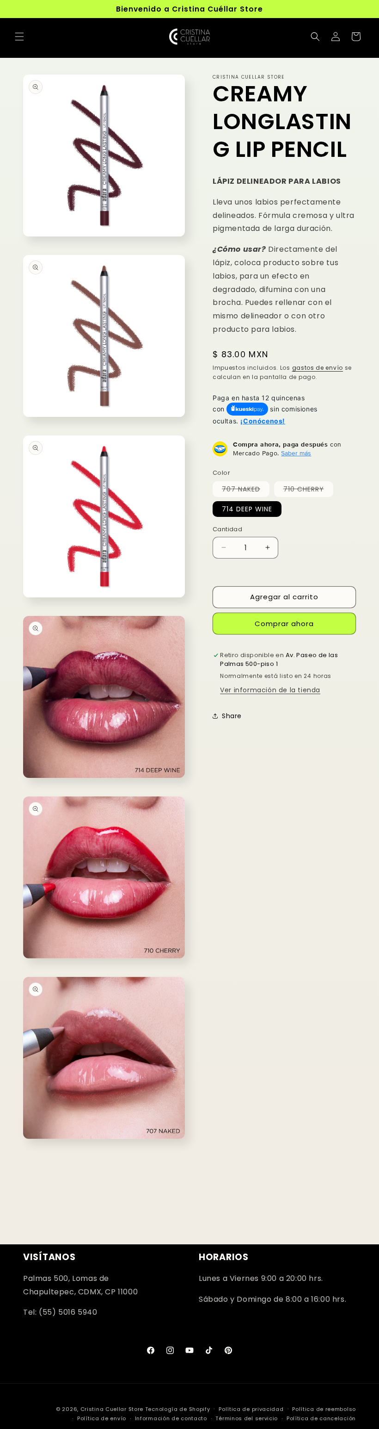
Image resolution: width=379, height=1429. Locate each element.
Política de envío (101, 1418)
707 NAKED (245, 490)
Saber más (296, 453)
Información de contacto (171, 1418)
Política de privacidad (251, 1409)
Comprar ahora (284, 623)
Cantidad (227, 529)
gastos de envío (317, 368)
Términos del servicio (246, 1418)
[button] (19, 36)
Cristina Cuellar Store (111, 1409)
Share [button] (232, 716)
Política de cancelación (321, 1418)
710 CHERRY (308, 490)
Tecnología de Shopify (177, 1409)
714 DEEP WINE (247, 509)
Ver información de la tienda (270, 690)
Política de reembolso (324, 1409)
